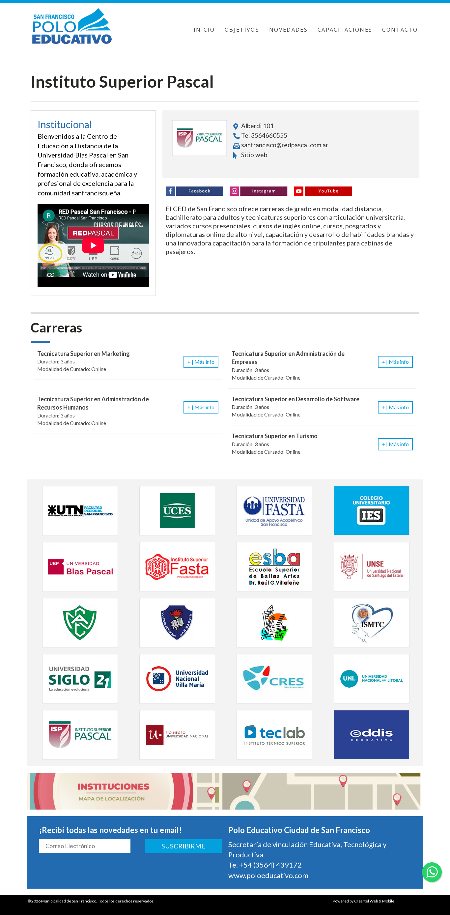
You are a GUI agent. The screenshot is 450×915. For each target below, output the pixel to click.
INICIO (204, 29)
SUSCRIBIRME (183, 846)
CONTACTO (400, 29)
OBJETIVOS (242, 29)
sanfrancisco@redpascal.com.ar (284, 145)
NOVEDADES (288, 29)
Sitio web (253, 154)
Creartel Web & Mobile (374, 901)
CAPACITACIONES (345, 29)
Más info (200, 361)
